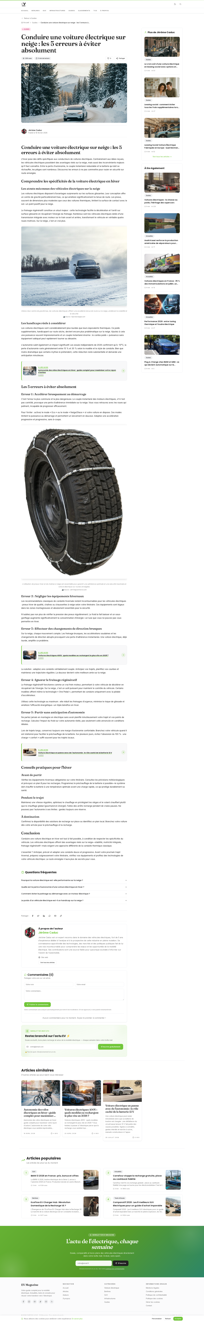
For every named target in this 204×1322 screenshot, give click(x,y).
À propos (104, 10)
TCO (95, 10)
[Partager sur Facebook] (32, 915)
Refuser (168, 1319)
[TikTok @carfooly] (40, 1301)
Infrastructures (57, 10)
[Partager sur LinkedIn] (44, 915)
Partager (122, 58)
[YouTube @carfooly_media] (35, 1301)
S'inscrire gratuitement (110, 1047)
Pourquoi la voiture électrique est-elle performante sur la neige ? (52, 880)
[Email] (46, 1301)
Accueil (24, 10)
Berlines (36, 10)
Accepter (178, 1319)
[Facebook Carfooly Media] (23, 1301)
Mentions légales (152, 1288)
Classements (84, 10)
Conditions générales (154, 1291)
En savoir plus (77, 1319)
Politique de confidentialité (156, 1295)
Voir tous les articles (47, 962)
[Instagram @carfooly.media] (29, 1301)
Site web (44, 957)
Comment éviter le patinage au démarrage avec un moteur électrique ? (55, 893)
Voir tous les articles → (162, 157)
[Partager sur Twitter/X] (38, 915)
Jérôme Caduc (48, 932)
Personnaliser (157, 1319)
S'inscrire (122, 1263)
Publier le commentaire (38, 1004)
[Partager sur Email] (55, 915)
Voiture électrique (111, 1288)
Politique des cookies (154, 1298)
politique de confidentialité (115, 1269)
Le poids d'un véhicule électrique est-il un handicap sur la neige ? (52, 900)
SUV (44, 10)
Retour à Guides (30, 18)
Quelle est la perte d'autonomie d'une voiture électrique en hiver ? (52, 887)
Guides (72, 10)
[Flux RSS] (175, 4)
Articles (65, 1291)
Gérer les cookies (153, 1302)
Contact (149, 1306)
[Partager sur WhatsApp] (49, 915)
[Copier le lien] (61, 915)
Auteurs (66, 1295)
